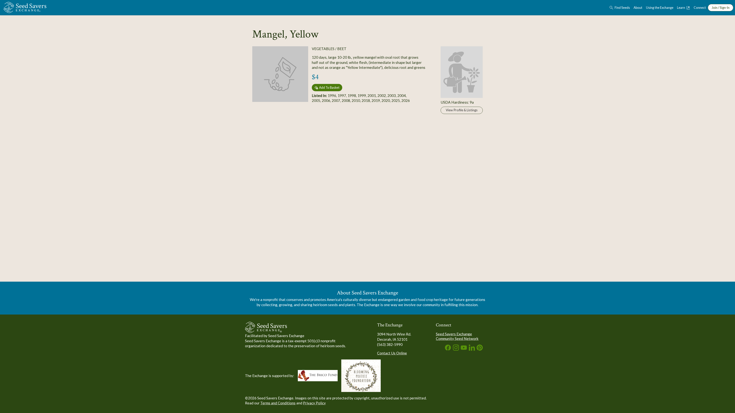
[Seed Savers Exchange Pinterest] (480, 349)
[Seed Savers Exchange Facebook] (448, 349)
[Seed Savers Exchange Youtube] (464, 349)
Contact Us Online (392, 353)
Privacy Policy (314, 403)
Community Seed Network (457, 338)
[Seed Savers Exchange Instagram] (456, 349)
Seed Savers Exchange (454, 334)
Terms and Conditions (278, 403)
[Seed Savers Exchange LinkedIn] (472, 349)
